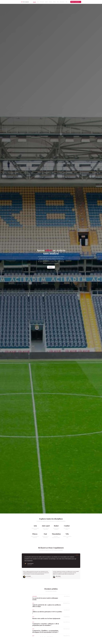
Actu (38, 1)
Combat (50, 1)
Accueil (34, 1)
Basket (46, 1)
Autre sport (42, 1)
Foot (58, 1)
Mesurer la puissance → (75, 1)
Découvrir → (51, 267)
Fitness (54, 1)
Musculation (62, 1)
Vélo (66, 1)
